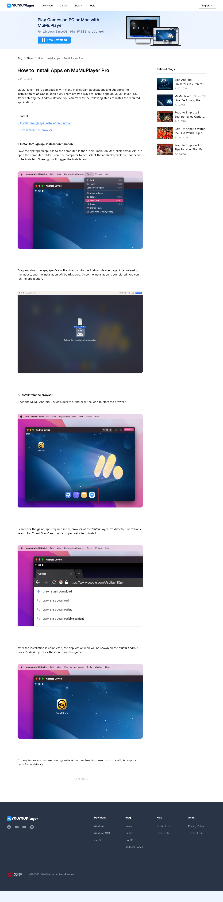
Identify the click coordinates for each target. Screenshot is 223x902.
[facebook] (9, 827)
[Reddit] (32, 827)
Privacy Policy (196, 826)
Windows (99, 826)
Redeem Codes (134, 846)
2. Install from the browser (34, 130)
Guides (129, 833)
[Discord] (17, 827)
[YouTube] (24, 827)
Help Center (163, 833)
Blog (19, 58)
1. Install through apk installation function (44, 123)
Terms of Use (195, 833)
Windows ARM (102, 833)
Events (129, 839)
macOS (98, 840)
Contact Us (163, 826)
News (30, 58)
